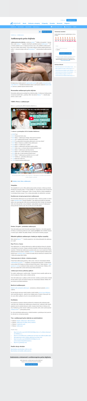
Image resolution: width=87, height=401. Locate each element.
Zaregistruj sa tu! (71, 20)
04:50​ (13, 146)
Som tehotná (21, 26)
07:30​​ (13, 151)
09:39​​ (13, 155)
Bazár (24, 23)
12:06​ (13, 160)
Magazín (67, 23)
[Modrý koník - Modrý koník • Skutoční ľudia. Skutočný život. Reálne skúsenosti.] (15, 23)
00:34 (13, 137)
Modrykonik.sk (71, 57)
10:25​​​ (13, 156)
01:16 (13, 139)
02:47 (13, 143)
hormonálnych (31, 49)
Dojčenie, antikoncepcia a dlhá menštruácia (26, 320)
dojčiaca (19, 44)
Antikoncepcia (20, 35)
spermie (47, 288)
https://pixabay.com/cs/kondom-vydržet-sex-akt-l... (21, 349)
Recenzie (59, 23)
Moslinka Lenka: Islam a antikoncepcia (22, 181)
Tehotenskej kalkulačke (65, 60)
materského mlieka (18, 200)
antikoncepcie (45, 44)
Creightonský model (21, 324)
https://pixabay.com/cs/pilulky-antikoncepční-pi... (21, 351)
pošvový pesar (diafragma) (44, 292)
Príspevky (45, 23)
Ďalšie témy (35, 27)
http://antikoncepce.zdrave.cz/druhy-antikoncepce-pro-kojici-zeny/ (28, 337)
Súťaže (74, 26)
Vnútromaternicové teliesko (17, 262)
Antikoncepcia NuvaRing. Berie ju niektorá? (26, 322)
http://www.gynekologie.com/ (20, 342)
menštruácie (31, 251)
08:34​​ (13, 153)
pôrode (33, 42)
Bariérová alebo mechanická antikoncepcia (20, 288)
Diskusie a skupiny (34, 23)
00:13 (13, 136)
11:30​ (13, 158)
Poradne (52, 23)
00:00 (13, 134)
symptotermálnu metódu (31, 83)
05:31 (13, 148)
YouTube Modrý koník (57, 26)
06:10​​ (13, 149)
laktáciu (39, 94)
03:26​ (13, 144)
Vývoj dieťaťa (28, 26)
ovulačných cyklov (21, 253)
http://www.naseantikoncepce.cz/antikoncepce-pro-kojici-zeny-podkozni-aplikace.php (32, 335)
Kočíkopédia (68, 26)
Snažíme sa (13, 26)
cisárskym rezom (15, 309)
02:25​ (13, 141)
